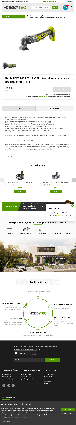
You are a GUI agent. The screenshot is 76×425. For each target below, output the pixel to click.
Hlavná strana (31, 16)
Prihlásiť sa (53, 359)
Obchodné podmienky (7, 1)
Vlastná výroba (48, 376)
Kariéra (46, 383)
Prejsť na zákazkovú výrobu (48, 1)
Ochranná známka (49, 374)
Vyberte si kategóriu (13, 16)
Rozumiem (68, 409)
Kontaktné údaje (48, 380)
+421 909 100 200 (26, 374)
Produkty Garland (41, 16)
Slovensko (69, 1)
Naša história (47, 381)
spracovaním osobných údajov (31, 349)
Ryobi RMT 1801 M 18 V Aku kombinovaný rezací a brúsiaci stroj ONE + (47, 17)
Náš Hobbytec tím (49, 378)
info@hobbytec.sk (26, 376)
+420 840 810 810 (7, 374)
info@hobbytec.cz (7, 376)
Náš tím (26, 1)
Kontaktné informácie (18, 1)
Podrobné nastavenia (67, 413)
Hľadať (55, 7)
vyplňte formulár (43, 96)
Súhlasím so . (28, 349)
